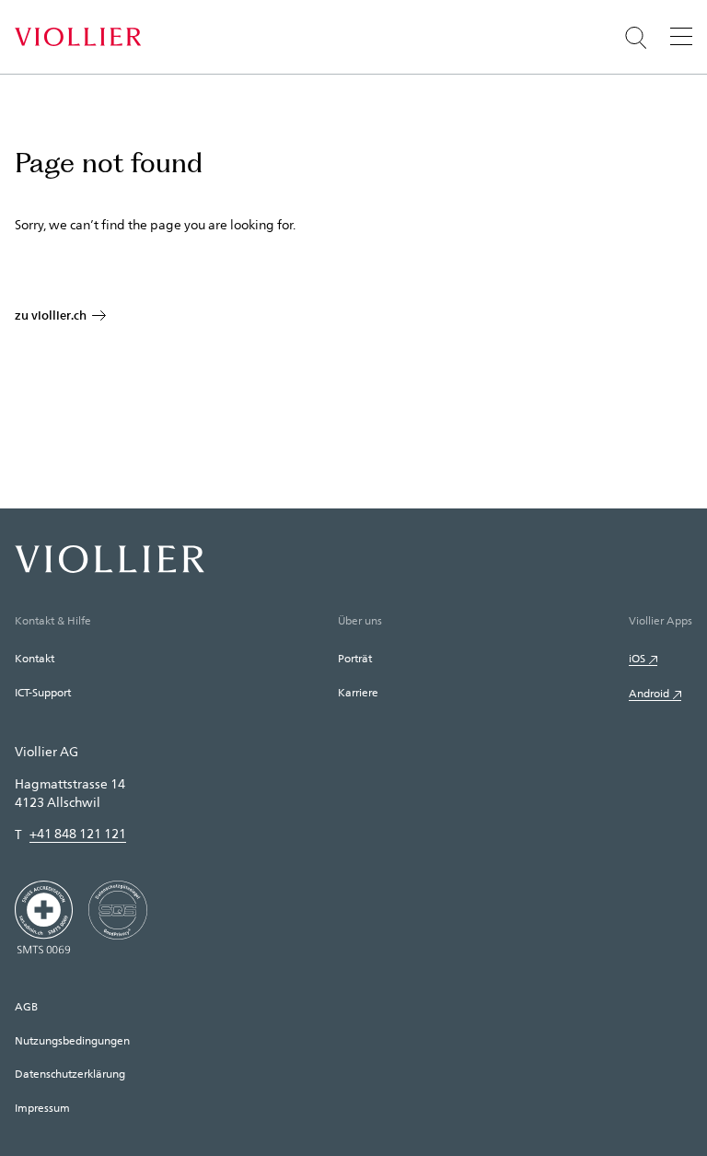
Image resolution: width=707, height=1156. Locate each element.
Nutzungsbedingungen (72, 1040)
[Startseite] (78, 37)
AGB (26, 1005)
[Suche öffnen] (636, 38)
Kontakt (34, 657)
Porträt (355, 657)
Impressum (42, 1107)
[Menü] (681, 36)
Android (649, 692)
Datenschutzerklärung (70, 1073)
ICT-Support (43, 691)
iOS (637, 657)
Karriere (358, 691)
